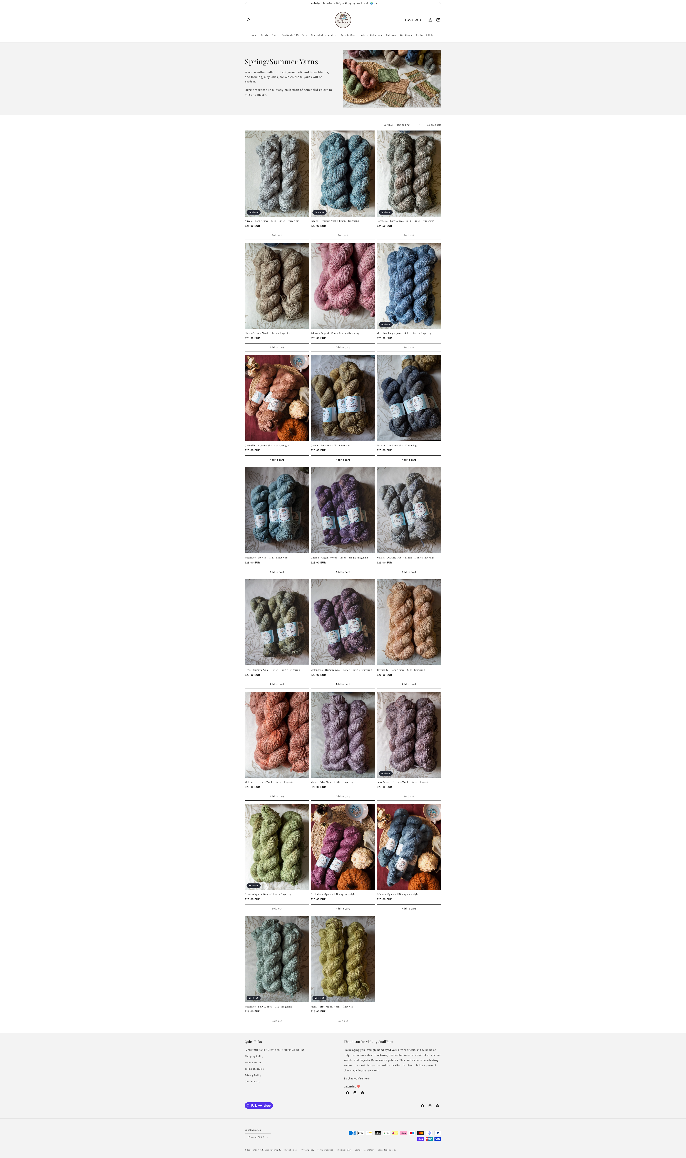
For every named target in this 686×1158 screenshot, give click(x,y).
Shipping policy (344, 1150)
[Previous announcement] (246, 3)
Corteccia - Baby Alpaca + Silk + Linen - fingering (405, 220)
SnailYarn (257, 1150)
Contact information (364, 1150)
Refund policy (290, 1150)
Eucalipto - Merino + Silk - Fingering (266, 557)
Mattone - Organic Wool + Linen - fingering (270, 782)
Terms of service (254, 1068)
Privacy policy (307, 1150)
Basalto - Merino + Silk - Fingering (397, 445)
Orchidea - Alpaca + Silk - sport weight (333, 894)
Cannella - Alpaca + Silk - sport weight (267, 445)
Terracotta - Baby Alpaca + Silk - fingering (401, 669)
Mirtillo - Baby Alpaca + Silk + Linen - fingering (404, 333)
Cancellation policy (387, 1150)
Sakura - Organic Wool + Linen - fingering (335, 333)
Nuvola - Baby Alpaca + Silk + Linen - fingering (272, 220)
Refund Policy (253, 1062)
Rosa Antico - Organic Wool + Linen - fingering (404, 782)
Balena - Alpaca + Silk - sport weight (398, 894)
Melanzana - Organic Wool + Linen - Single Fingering (341, 669)
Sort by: (388, 124)
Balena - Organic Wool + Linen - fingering (335, 220)
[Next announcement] (440, 3)
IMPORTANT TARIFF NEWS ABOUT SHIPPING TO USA (274, 1050)
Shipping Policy (254, 1056)
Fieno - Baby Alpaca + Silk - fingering (332, 1006)
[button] (249, 20)
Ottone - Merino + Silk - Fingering (330, 445)
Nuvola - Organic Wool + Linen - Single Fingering (405, 557)
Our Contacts (252, 1081)
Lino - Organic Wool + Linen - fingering (268, 333)
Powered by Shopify (271, 1150)
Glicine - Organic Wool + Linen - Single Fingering (339, 557)
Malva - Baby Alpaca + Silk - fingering (332, 782)
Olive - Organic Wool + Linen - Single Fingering (272, 669)
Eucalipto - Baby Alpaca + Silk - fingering (268, 1006)
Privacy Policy (253, 1075)
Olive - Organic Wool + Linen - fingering (268, 894)
